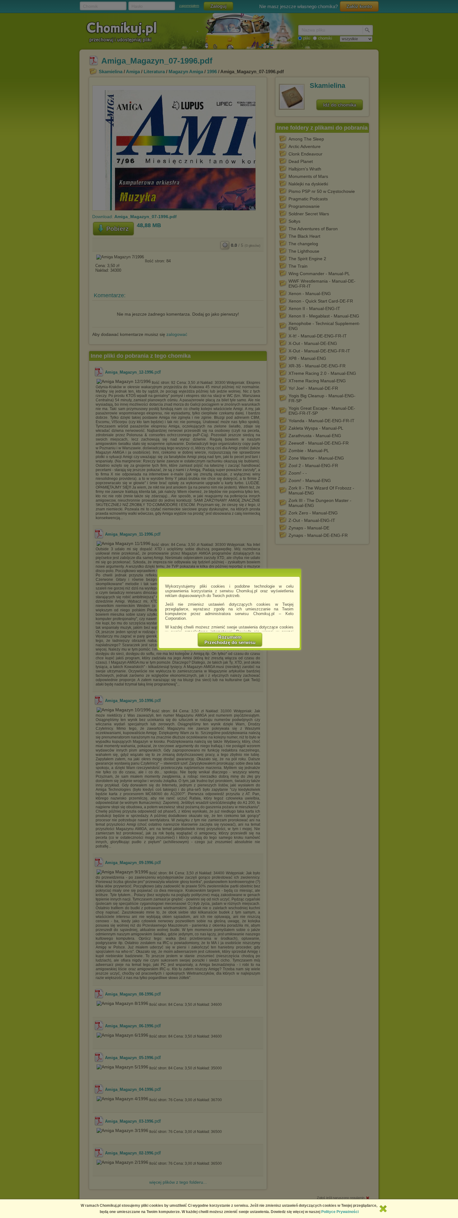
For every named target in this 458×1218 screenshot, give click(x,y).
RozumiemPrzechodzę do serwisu (229, 639)
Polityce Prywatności (340, 1212)
